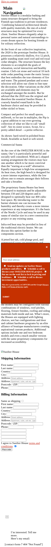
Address (5, 377)
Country (5, 371)
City (3, 374)
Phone (4, 387)
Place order (6, 450)
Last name (7, 368)
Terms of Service (16, 287)
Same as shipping (10, 400)
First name (7, 364)
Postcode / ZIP (9, 384)
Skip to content (9, 1)
